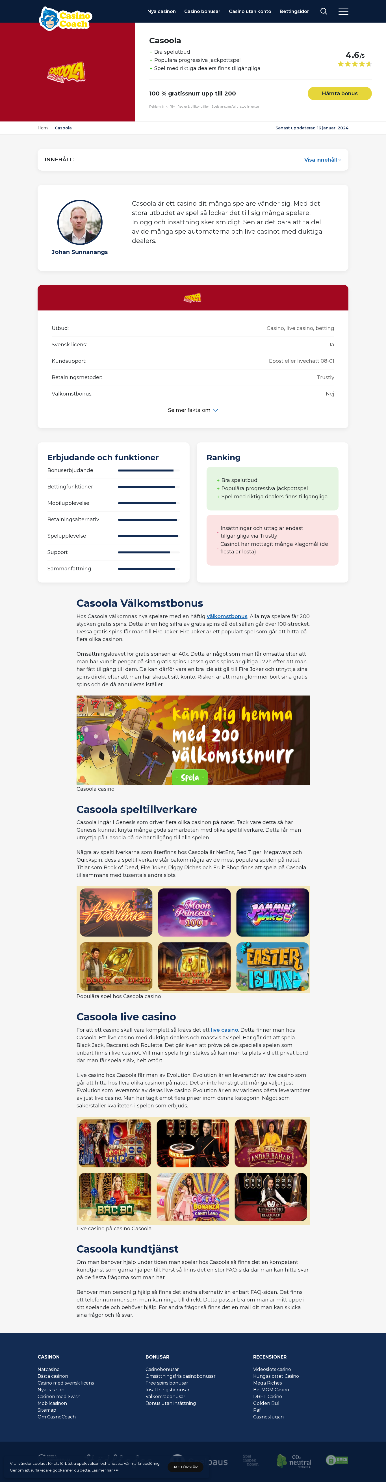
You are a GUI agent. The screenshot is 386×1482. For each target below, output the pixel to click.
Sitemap (47, 1410)
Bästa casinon (53, 1376)
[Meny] (343, 11)
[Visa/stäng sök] (323, 11)
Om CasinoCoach (57, 1417)
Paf (257, 1410)
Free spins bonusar (167, 1383)
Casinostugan (268, 1417)
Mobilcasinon (52, 1403)
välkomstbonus (227, 616)
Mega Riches (267, 1383)
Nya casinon (162, 11)
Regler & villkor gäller (193, 106)
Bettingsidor (294, 11)
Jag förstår (185, 1467)
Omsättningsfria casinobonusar (181, 1376)
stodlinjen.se (249, 106)
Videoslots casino (272, 1369)
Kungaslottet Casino (276, 1376)
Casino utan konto (250, 11)
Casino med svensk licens (66, 1383)
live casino (224, 1030)
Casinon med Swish (59, 1396)
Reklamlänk (158, 106)
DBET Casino (267, 1396)
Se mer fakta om (189, 410)
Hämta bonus (340, 93)
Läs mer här (102, 1470)
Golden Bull (267, 1403)
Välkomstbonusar (165, 1396)
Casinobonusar (162, 1369)
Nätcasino (49, 1369)
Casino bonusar (202, 11)
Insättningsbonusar (168, 1389)
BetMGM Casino (271, 1389)
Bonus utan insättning (171, 1403)
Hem (43, 128)
